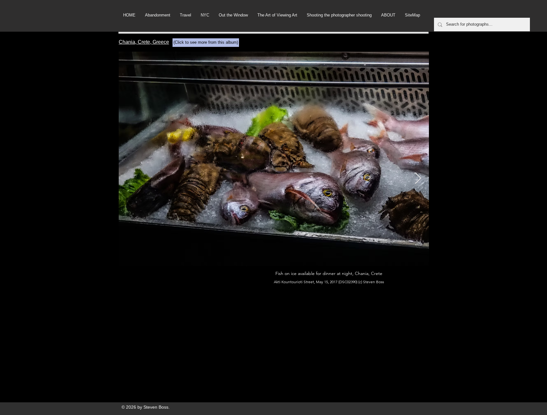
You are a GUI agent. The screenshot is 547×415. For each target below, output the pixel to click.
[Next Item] (418, 178)
